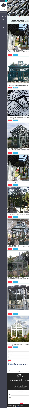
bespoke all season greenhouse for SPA (23, 371)
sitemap (18, 406)
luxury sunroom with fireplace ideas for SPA (20, 385)
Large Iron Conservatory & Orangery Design (19, 16)
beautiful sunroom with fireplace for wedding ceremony (12, 371)
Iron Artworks (11, 16)
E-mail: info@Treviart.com (12, 361)
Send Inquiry (15, 87)
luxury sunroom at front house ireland (20, 383)
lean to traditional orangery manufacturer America (20, 387)
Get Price (10, 87)
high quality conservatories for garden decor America (20, 389)
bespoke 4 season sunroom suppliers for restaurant (20, 386)
